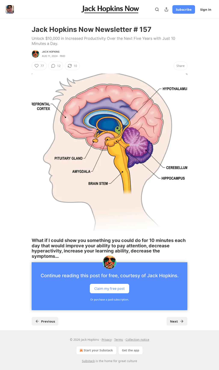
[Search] (157, 9)
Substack (88, 361)
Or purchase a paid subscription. (109, 299)
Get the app (130, 350)
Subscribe (184, 9)
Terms (118, 340)
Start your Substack (98, 350)
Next (174, 321)
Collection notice (137, 340)
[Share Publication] (166, 9)
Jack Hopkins (50, 51)
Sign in (205, 9)
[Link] (25, 248)
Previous (48, 321)
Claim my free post (109, 288)
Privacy (107, 340)
